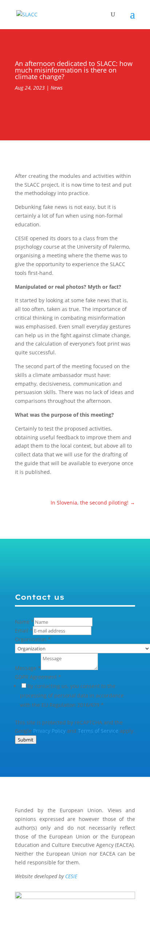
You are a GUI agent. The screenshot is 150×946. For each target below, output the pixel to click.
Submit (25, 739)
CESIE (71, 876)
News (57, 87)
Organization (33, 639)
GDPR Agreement (38, 676)
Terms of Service (98, 730)
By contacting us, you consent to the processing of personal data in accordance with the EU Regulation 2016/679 (72, 695)
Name (24, 621)
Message (28, 668)
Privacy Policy (49, 730)
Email (24, 630)
